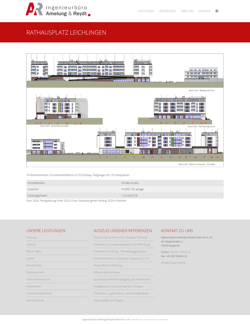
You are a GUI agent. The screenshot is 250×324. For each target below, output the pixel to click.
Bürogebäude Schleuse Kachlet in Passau (118, 286)
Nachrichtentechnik (38, 279)
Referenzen (167, 11)
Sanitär (30, 258)
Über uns (187, 11)
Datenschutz (150, 319)
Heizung (31, 237)
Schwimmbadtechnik (39, 293)
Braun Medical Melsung (108, 265)
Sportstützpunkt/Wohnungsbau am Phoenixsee (122, 279)
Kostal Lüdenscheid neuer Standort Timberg (120, 237)
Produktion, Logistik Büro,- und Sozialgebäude (121, 293)
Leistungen (146, 11)
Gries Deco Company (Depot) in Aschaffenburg (122, 244)
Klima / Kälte (33, 251)
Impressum (137, 319)
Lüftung (30, 244)
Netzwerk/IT (33, 286)
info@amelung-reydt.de (173, 262)
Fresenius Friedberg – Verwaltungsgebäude (120, 251)
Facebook (163, 319)
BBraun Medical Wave (107, 272)
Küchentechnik (35, 300)
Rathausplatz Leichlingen (108, 300)
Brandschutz (33, 265)
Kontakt (204, 11)
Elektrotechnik (35, 272)
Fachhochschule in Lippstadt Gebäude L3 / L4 (121, 258)
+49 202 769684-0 (180, 252)
